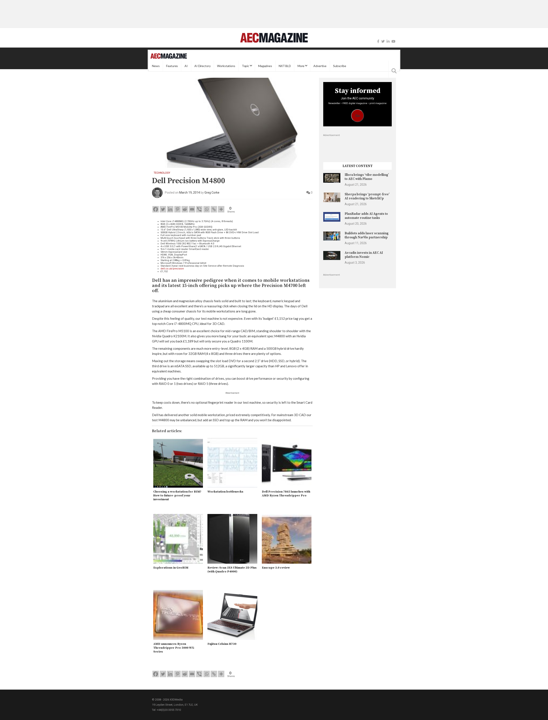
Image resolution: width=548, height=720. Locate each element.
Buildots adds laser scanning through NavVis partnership (367, 235)
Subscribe (339, 66)
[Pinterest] (177, 209)
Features (172, 66)
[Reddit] (185, 209)
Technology (162, 172)
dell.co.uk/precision (172, 268)
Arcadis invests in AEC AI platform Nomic (364, 255)
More (301, 66)
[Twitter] (383, 41)
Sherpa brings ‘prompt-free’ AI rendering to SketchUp (367, 196)
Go (357, 116)
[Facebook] (378, 41)
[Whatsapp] (206, 209)
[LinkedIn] (388, 41)
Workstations (226, 66)
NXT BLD (285, 66)
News (155, 66)
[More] (221, 209)
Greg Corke (211, 192)
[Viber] (199, 209)
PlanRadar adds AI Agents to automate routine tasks (366, 216)
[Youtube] (393, 41)
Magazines (265, 66)
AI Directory (202, 66)
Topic (245, 66)
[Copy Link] (214, 209)
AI (186, 66)
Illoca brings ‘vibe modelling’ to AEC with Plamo (367, 177)
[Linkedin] (170, 209)
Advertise (319, 66)
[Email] (192, 209)
